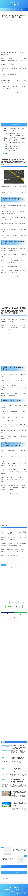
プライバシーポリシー (20, 889)
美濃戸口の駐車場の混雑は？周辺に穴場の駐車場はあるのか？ (14, 130)
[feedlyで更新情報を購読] (20, 613)
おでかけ (4, 564)
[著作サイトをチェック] (7, 613)
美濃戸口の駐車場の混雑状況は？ (14, 133)
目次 (12, 124)
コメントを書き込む (14, 872)
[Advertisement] (14, 36)
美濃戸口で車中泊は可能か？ (13, 146)
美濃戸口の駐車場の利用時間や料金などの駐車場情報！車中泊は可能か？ (14, 139)
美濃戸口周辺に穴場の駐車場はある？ (15, 135)
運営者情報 (7, 889)
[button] (18, 606)
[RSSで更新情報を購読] (14, 617)
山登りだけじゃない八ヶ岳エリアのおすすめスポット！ (15, 149)
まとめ (5, 153)
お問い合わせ (14, 891)
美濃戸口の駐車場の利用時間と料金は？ (15, 143)
